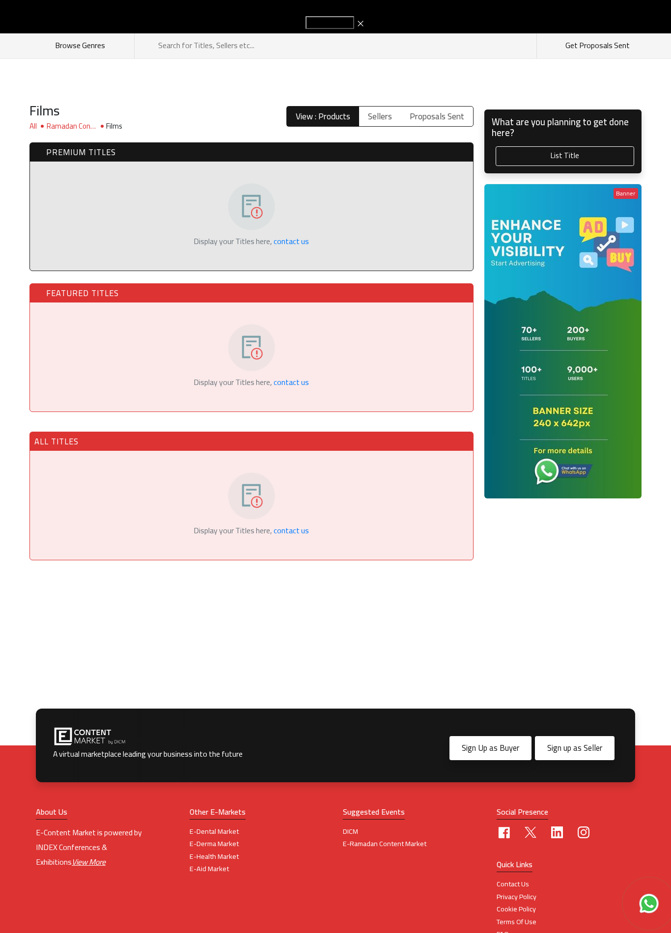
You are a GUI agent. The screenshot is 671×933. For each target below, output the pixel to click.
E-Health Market (214, 856)
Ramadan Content (70, 126)
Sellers (380, 116)
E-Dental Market (214, 831)
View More (89, 861)
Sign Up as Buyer (490, 748)
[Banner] (563, 340)
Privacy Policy (516, 896)
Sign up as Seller (574, 748)
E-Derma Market (214, 843)
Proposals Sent (437, 116)
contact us (291, 241)
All (33, 126)
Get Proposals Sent (597, 45)
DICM (350, 831)
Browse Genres (82, 45)
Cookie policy (516, 909)
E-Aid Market (209, 868)
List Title (565, 155)
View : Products (323, 116)
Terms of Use (516, 921)
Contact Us (513, 884)
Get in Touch (329, 22)
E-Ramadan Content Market (384, 843)
